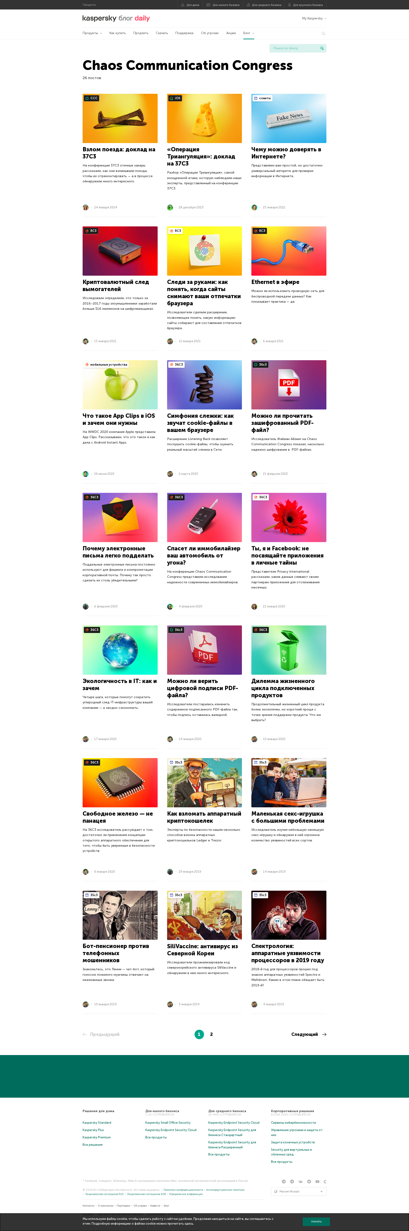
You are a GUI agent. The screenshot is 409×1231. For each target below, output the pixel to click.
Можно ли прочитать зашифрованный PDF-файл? (282, 422)
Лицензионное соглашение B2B (146, 1194)
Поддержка (184, 33)
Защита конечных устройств (293, 1142)
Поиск (322, 48)
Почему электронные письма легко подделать (118, 552)
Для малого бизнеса (226, 5)
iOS (177, 98)
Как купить (117, 33)
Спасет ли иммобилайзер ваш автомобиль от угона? (203, 555)
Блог (246, 33)
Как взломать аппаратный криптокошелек (204, 817)
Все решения (92, 1144)
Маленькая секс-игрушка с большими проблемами (288, 817)
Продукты (90, 33)
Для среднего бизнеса (266, 5)
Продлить (140, 33)
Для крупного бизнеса (308, 5)
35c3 (178, 762)
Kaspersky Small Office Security (168, 1122)
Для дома (193, 5)
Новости (155, 1205)
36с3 (262, 364)
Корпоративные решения (292, 1111)
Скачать (162, 33)
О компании (105, 1205)
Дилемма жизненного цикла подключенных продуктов (283, 688)
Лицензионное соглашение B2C (104, 1194)
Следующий (305, 1034)
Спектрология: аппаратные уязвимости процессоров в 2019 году (287, 953)
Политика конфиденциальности (183, 1189)
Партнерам (123, 1205)
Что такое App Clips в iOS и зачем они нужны (119, 419)
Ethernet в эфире (275, 282)
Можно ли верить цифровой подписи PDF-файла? (202, 688)
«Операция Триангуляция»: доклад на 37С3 (201, 156)
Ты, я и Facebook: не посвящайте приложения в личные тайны (287, 555)
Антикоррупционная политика (225, 1189)
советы (264, 98)
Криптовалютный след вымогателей (116, 285)
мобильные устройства (108, 364)
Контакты (88, 1205)
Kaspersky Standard (97, 1122)
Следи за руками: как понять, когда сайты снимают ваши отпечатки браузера (204, 293)
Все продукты (156, 1137)
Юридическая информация (186, 1194)
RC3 (93, 231)
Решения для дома (98, 1111)
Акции (231, 33)
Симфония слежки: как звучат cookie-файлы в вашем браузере (200, 422)
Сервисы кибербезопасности (293, 1122)
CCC (94, 98)
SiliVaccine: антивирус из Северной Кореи (202, 950)
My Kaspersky (312, 18)
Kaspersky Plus (93, 1130)
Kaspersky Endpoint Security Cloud (170, 1130)
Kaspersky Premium (97, 1137)
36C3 (178, 364)
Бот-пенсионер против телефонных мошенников (116, 953)
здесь (189, 1223)
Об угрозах (210, 33)
